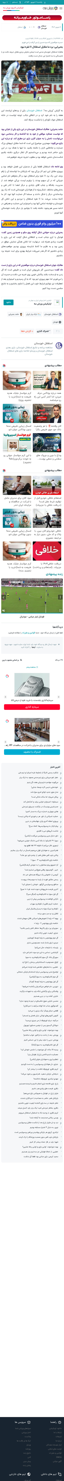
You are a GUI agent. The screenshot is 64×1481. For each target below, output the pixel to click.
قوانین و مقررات (28, 632)
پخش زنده (27, 1465)
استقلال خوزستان (34, 110)
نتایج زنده (27, 1453)
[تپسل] (2, 221)
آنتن (29, 1457)
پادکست (28, 1436)
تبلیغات (59, 1436)
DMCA (59, 1457)
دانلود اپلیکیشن (55, 1428)
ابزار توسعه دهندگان (54, 1445)
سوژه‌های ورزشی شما (23, 1428)
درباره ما (59, 1440)
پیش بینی (27, 1461)
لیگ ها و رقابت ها (24, 1440)
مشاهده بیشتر (31, 667)
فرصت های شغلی (55, 1449)
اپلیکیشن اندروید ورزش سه (13, 7)
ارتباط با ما (58, 1432)
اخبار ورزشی (26, 1432)
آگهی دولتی (57, 1461)
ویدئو (29, 1445)
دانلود (8, 302)
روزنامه (28, 1449)
